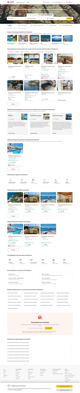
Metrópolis (17, 378)
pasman (13, 279)
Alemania (4, 370)
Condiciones (66, 378)
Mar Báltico (17, 373)
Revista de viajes (30, 372)
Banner (41, 373)
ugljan (16, 279)
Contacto (29, 378)
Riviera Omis (58, 275)
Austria (4, 372)
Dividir (62, 275)
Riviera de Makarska (11, 43)
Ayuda (29, 375)
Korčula (11, 275)
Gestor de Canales (55, 370)
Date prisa (66, 372)
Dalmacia (15, 28)
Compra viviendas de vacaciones (69, 375)
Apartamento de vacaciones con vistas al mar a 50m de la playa (37, 204)
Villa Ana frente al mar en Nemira (14, 92)
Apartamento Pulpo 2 (58, 115)
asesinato (10, 279)
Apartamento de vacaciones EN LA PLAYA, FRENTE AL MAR (36, 92)
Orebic (12, 283)
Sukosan (55, 279)
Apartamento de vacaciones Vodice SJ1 (48, 66)
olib (18, 279)
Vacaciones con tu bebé (68, 373)
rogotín (21, 283)
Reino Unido (5, 375)
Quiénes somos (67, 370)
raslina (55, 283)
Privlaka (9, 114)
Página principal (9, 28)
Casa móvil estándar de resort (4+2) (65, 204)
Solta (18, 275)
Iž (19, 279)
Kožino (52, 279)
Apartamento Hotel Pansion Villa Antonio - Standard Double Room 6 (21, 66)
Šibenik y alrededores (34, 43)
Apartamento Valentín (29, 66)
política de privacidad (18, 389)
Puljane (49, 283)
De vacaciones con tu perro (22, 28)
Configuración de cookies (64, 390)
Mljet (16, 275)
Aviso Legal (66, 381)
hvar (64, 43)
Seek (28, 370)
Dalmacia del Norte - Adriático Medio (59, 43)
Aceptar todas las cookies (64, 386)
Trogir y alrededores (22, 43)
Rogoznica (46, 283)
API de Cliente (55, 372)
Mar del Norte (18, 372)
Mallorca (17, 370)
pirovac (52, 283)
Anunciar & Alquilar (43, 370)
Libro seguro (30, 373)
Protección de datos (68, 380)
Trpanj (9, 283)
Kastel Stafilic (32, 114)
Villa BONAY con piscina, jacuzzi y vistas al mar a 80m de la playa (20, 155)
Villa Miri (10, 115)
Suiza (4, 373)
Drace (19, 283)
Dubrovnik (15, 283)
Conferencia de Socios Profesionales (58, 373)
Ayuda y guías (42, 372)
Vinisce (54, 114)
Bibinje (46, 279)
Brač (42, 43)
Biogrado (49, 279)
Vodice (43, 283)
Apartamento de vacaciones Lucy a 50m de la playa (51, 204)
